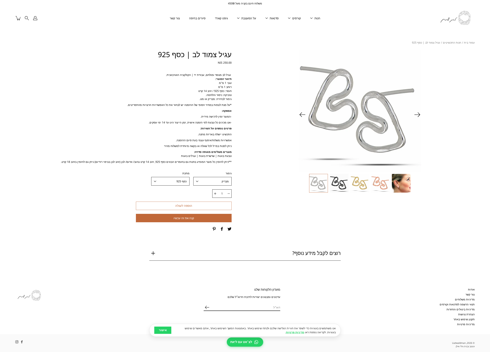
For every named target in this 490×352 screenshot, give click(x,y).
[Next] (302, 114)
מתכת (185, 173)
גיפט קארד (221, 18)
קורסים (296, 18)
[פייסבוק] (222, 229)
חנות (317, 18)
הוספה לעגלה (183, 206)
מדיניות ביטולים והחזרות (461, 309)
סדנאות (274, 18)
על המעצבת (248, 18)
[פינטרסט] (214, 229)
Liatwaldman (459, 343)
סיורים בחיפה (197, 18)
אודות (471, 289)
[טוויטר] (229, 229)
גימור (229, 173)
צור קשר (175, 18)
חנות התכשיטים (452, 42)
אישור (163, 330)
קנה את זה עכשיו (184, 218)
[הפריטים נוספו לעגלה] (18, 18)
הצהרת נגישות (466, 314)
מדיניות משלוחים (465, 299)
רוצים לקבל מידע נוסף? (316, 253)
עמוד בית (469, 42)
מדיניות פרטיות (466, 324)
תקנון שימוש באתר (464, 319)
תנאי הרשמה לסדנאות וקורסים (457, 304)
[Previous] (417, 114)
